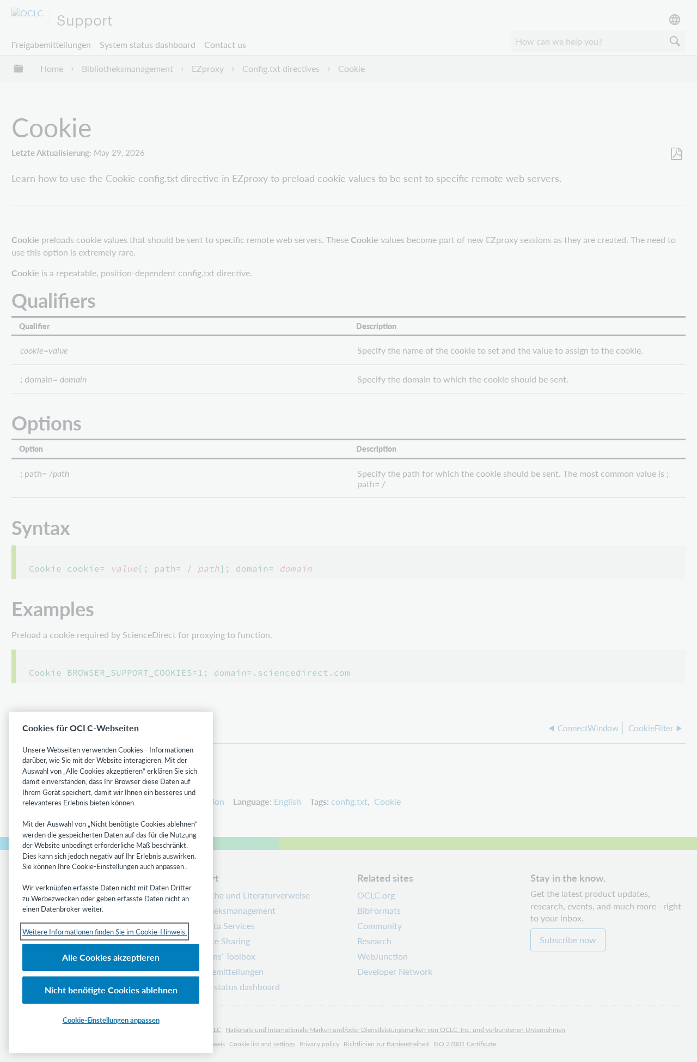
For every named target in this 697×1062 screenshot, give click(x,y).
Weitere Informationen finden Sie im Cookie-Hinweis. (104, 931)
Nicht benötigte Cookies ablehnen (111, 990)
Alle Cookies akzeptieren (111, 957)
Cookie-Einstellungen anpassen (111, 1020)
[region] (111, 882)
